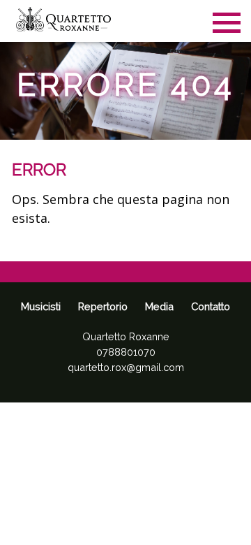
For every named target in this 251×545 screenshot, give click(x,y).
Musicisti (41, 306)
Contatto (210, 306)
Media (159, 306)
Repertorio (103, 306)
